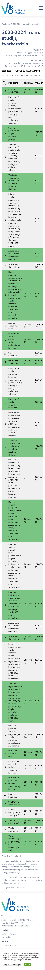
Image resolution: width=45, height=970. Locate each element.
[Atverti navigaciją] (41, 8)
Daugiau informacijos (12, 965)
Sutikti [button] (27, 964)
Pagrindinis (6, 24)
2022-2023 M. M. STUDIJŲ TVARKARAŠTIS (21, 71)
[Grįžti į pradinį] (13, 8)
